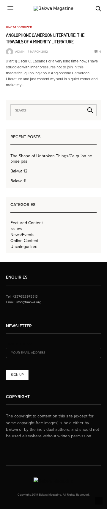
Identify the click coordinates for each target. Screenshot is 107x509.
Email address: (19, 344)
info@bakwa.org (28, 302)
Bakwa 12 (18, 171)
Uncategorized (19, 27)
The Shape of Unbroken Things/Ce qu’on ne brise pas (51, 158)
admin (19, 52)
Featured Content (26, 223)
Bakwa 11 (18, 180)
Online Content (24, 241)
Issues (16, 229)
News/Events (22, 235)
